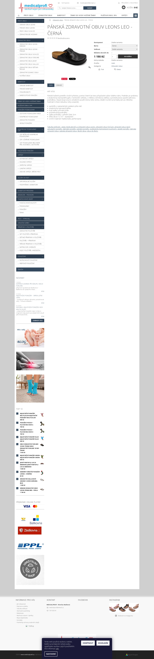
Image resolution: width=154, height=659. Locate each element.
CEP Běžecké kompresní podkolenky (29, 135)
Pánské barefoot (26, 89)
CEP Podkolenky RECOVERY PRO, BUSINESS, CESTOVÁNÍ (30, 144)
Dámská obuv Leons (27, 25)
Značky (20, 269)
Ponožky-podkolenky (26, 110)
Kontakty (19, 620)
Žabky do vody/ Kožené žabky (83, 15)
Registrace (134, 3)
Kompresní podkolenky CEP (27, 130)
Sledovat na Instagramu (125, 616)
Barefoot (61, 15)
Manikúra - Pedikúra (26, 195)
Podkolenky (24, 206)
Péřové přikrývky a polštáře (31, 244)
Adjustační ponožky (26, 151)
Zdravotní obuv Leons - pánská (29, 50)
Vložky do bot (23, 178)
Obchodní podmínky (23, 611)
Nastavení (51, 654)
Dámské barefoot (26, 86)
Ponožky (23, 209)
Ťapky (22, 213)
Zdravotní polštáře (27, 231)
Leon (113, 63)
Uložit (65, 79)
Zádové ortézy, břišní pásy (30, 172)
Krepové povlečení (27, 263)
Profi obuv (28, 15)
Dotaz (119, 69)
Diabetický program (25, 191)
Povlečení (22, 256)
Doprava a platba (22, 606)
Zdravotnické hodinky (28, 34)
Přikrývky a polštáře (26, 227)
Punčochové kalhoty (28, 203)
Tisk (102, 69)
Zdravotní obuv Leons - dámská (29, 45)
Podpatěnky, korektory (29, 185)
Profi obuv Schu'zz (27, 31)
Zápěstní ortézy (26, 165)
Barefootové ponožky (28, 95)
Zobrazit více (38, 320)
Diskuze (59, 85)
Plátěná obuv (25, 76)
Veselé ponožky (26, 123)
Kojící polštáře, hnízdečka (30, 250)
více (42, 291)
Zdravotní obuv (45, 15)
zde (57, 648)
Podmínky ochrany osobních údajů (28, 622)
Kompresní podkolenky (29, 117)
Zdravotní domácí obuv (29, 72)
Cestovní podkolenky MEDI (30, 113)
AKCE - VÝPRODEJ (24, 219)
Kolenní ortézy (26, 162)
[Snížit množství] (117, 57)
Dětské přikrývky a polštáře (30, 237)
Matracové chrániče (28, 247)
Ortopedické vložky (27, 181)
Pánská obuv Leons (27, 28)
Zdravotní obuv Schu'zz (29, 54)
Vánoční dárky (23, 223)
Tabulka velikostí (22, 608)
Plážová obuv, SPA (108, 15)
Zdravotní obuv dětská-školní (29, 68)
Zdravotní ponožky (27, 120)
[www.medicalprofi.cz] (36, 7)
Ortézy (124, 15)
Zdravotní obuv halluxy (29, 64)
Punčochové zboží (25, 199)
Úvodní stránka (18, 15)
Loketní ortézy (25, 168)
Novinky (20, 278)
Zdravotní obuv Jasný (28, 61)
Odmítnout (88, 643)
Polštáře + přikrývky (28, 241)
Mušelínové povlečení (28, 260)
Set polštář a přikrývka (29, 234)
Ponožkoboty (25, 92)
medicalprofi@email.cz (56, 607)
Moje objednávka (22, 618)
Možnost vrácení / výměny (25, 615)
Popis (51, 85)
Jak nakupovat (21, 604)
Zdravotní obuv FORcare (29, 58)
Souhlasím (103, 643)
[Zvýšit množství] (117, 56)
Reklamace (20, 613)
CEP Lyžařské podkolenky (29, 140)
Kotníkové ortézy (27, 159)
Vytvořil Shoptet (133, 655)
